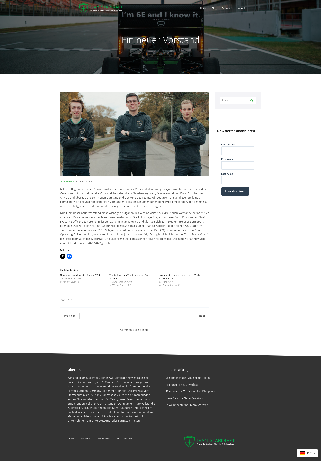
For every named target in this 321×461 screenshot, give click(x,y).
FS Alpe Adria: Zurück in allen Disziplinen (191, 391)
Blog (214, 8)
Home (203, 8)
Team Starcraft (67, 181)
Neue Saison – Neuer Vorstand (185, 398)
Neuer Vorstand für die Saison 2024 (80, 275)
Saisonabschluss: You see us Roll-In (188, 378)
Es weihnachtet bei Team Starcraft (187, 405)
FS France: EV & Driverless (182, 385)
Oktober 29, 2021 (87, 181)
